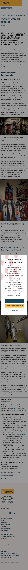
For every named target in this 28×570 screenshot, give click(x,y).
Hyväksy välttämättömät (13, 305)
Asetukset (14, 310)
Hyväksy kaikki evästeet (13, 301)
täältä (18, 295)
